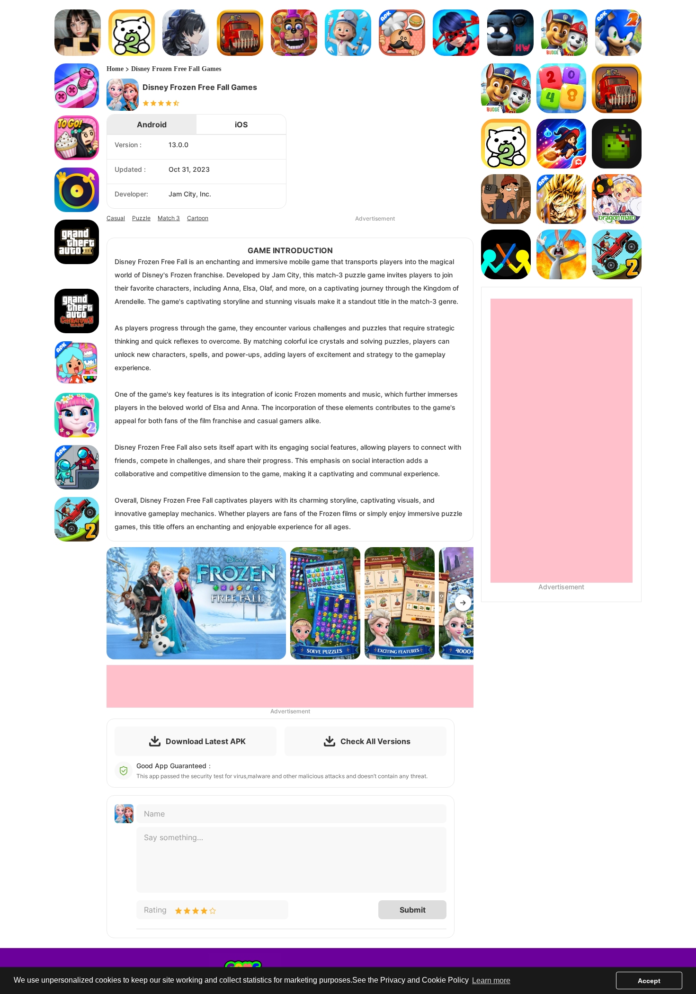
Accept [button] (649, 981)
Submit (413, 909)
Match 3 (169, 218)
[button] (463, 603)
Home (115, 68)
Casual (116, 218)
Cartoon (197, 218)
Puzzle (141, 218)
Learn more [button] (491, 980)
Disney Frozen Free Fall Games (176, 68)
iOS (241, 124)
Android (152, 124)
